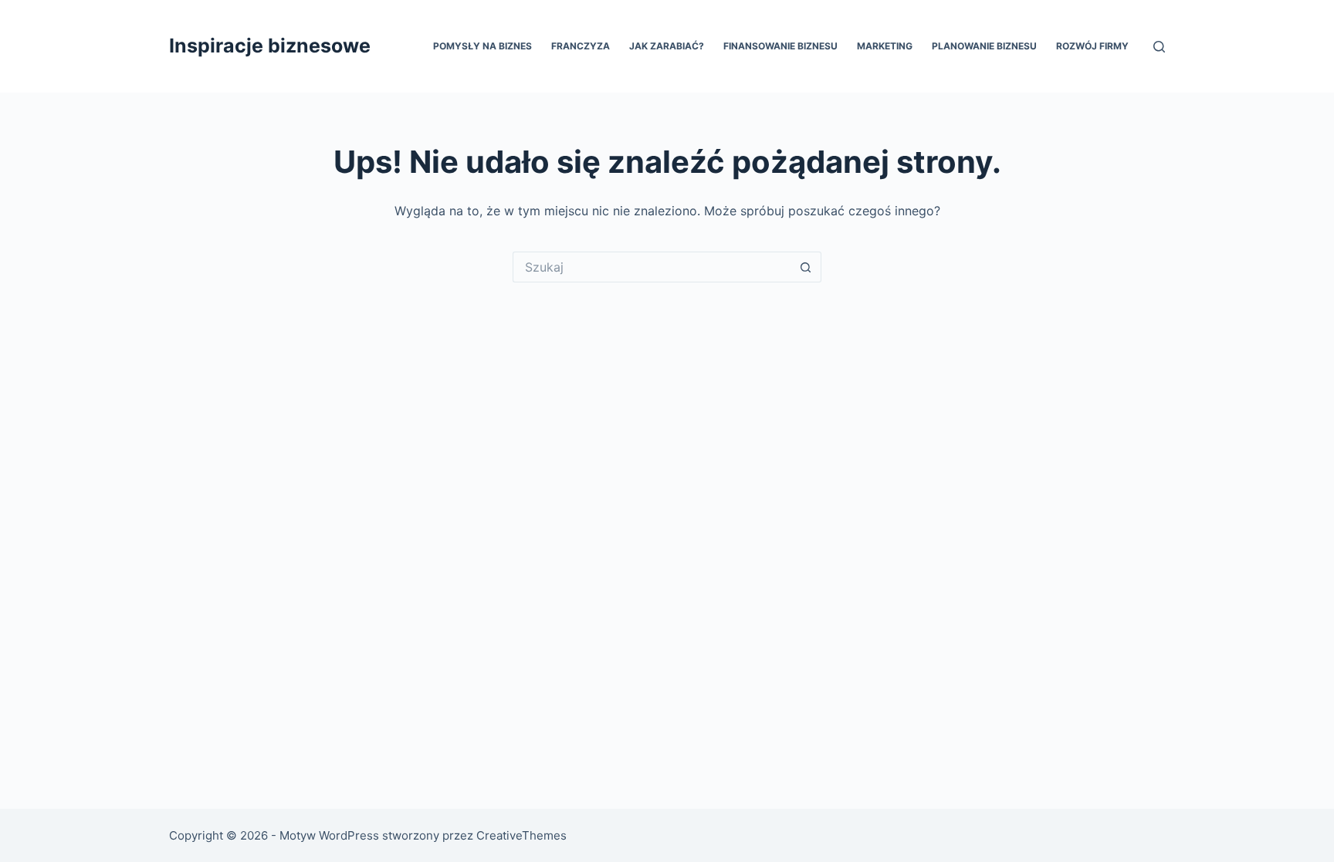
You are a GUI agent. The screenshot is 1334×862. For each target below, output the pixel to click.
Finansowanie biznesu (780, 46)
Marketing (884, 46)
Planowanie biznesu (984, 46)
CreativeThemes (521, 835)
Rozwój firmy (1092, 46)
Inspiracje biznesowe (270, 45)
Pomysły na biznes (482, 46)
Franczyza (580, 46)
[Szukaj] (1159, 46)
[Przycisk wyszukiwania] (806, 267)
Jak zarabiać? (666, 46)
